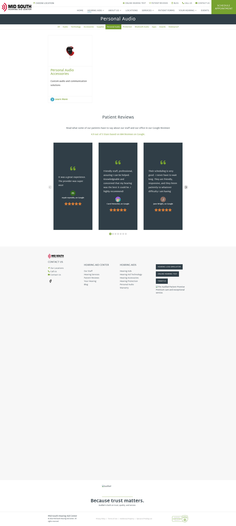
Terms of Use (112, 519)
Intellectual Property (127, 519)
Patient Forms (166, 10)
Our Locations (57, 268)
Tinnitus (162, 281)
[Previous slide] (50, 187)
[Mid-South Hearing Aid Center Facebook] (50, 281)
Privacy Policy (100, 519)
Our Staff (88, 271)
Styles (65, 27)
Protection (127, 27)
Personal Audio (113, 27)
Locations (132, 10)
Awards (162, 27)
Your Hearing (186, 10)
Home (80, 10)
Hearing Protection (129, 281)
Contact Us (204, 3)
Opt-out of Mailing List (144, 519)
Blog (176, 3)
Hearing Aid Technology (131, 274)
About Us (113, 10)
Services (147, 10)
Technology (76, 27)
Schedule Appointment (224, 7)
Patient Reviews (160, 3)
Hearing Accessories (129, 278)
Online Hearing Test (135, 3)
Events (205, 10)
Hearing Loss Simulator (169, 266)
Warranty (124, 288)
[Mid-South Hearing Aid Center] (17, 7)
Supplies (100, 27)
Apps (154, 27)
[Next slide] (186, 187)
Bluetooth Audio (142, 27)
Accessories (89, 27)
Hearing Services (91, 274)
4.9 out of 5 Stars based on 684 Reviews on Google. (118, 134)
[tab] (110, 234)
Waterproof (174, 27)
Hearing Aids (94, 10)
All (59, 27)
